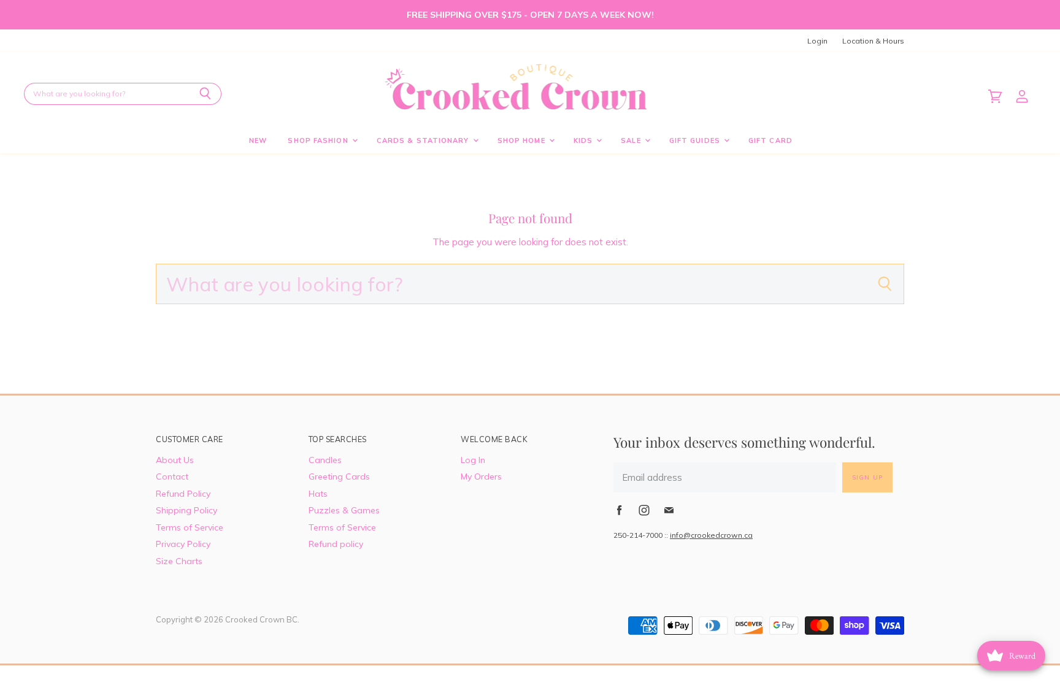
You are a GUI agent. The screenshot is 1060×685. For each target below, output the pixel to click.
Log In (473, 459)
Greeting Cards (339, 476)
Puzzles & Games (344, 510)
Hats (318, 493)
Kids (585, 140)
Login (817, 41)
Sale (632, 140)
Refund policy (336, 543)
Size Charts (179, 561)
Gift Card (770, 140)
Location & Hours (873, 41)
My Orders (481, 476)
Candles (325, 459)
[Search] (205, 94)
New (258, 140)
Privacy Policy (183, 543)
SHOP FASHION (319, 140)
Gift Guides (696, 140)
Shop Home (522, 140)
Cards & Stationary (424, 140)
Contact (172, 476)
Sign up (867, 477)
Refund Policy (183, 493)
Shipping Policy (186, 510)
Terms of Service (189, 527)
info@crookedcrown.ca (711, 535)
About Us (175, 459)
